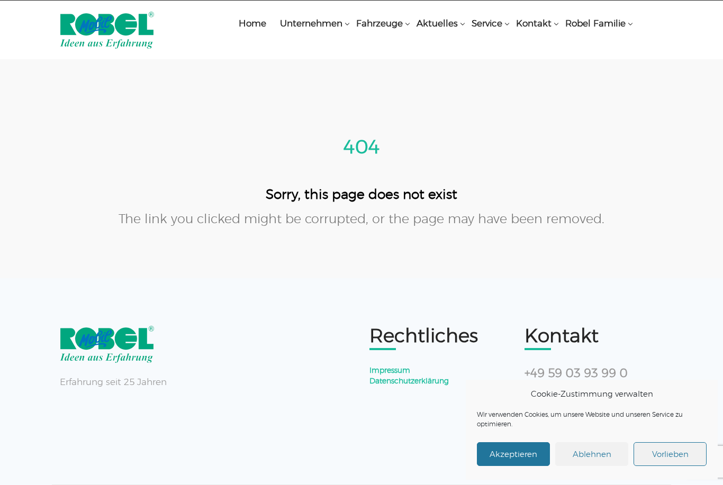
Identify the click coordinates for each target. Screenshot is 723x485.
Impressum (389, 370)
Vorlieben (670, 454)
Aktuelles (437, 23)
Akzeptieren (513, 454)
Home (252, 23)
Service (487, 23)
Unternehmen (311, 23)
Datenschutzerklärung (409, 381)
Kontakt (534, 23)
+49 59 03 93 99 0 (576, 373)
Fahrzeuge (379, 23)
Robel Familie (595, 23)
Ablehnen (592, 454)
